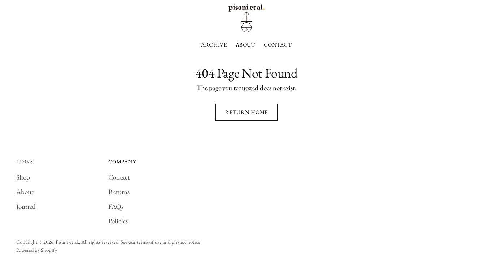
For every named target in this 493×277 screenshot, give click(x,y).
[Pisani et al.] (246, 18)
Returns (119, 191)
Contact (119, 177)
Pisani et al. (67, 241)
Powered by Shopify (36, 249)
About (25, 191)
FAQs (115, 206)
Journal (26, 206)
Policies (118, 220)
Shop (23, 177)
